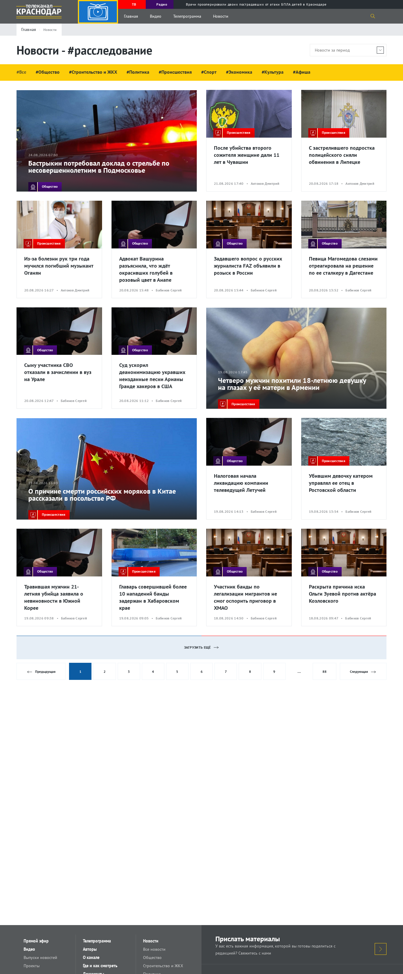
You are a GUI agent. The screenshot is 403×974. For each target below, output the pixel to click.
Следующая (359, 671)
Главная (131, 16)
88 (324, 671)
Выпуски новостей (40, 957)
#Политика (138, 72)
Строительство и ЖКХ (163, 965)
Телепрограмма (187, 16)
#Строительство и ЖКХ (93, 72)
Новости (220, 16)
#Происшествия (175, 72)
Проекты (32, 965)
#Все (21, 72)
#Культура (273, 72)
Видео (155, 16)
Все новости (154, 949)
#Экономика (239, 72)
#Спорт (209, 72)
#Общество (48, 72)
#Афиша (301, 72)
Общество (152, 957)
